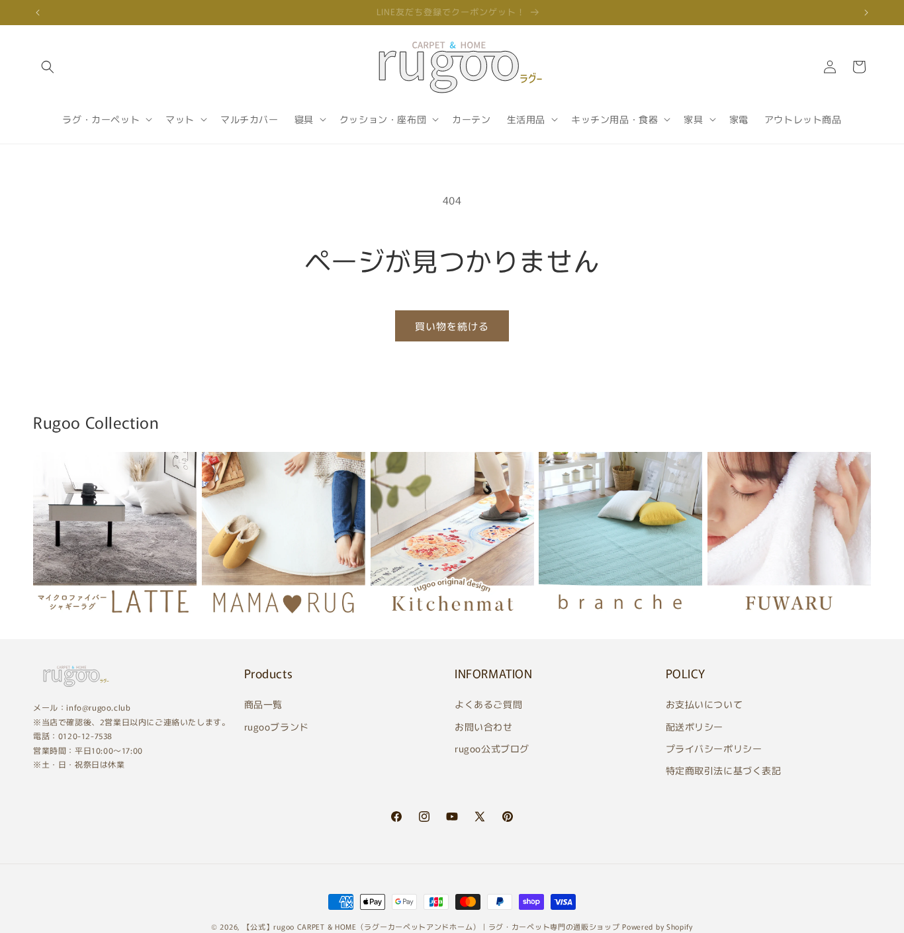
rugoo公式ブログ (492, 748)
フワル (726, 623)
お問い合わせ (484, 726)
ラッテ (51, 623)
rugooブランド (276, 726)
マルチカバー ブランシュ (608, 623)
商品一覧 (263, 704)
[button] (47, 66)
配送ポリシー (695, 726)
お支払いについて (704, 704)
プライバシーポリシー (714, 748)
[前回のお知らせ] (37, 12)
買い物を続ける (452, 326)
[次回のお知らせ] (866, 12)
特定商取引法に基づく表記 (724, 770)
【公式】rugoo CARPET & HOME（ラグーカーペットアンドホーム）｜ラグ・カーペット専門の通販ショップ (431, 926)
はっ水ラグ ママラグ (259, 623)
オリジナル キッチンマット (446, 623)
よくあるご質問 (488, 704)
